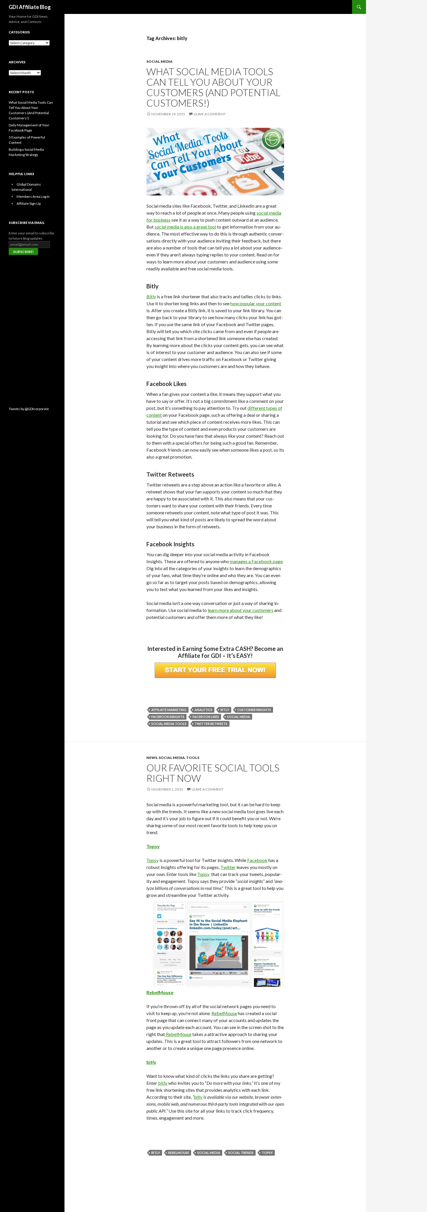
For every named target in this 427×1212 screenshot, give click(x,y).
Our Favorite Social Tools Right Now (212, 773)
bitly (224, 710)
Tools (192, 757)
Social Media (159, 61)
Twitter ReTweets (211, 724)
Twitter (228, 867)
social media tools (168, 724)
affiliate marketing (168, 710)
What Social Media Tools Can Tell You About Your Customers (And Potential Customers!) (213, 87)
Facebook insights (167, 717)
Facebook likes (206, 717)
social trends (241, 1152)
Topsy (153, 846)
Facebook (257, 860)
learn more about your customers (240, 610)
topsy (267, 1152)
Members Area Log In (33, 196)
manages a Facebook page (256, 561)
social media (238, 717)
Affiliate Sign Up (29, 203)
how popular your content (255, 303)
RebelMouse (159, 992)
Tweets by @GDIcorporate (29, 409)
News (151, 757)
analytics (203, 710)
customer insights (254, 710)
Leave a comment (210, 114)
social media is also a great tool (185, 226)
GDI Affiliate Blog (30, 7)
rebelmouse (178, 1152)
